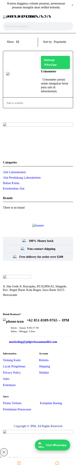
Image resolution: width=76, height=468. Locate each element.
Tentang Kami (11, 360)
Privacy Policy (12, 372)
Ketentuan (9, 385)
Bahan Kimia (11, 183)
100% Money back (41, 240)
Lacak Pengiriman (14, 366)
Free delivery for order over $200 (41, 256)
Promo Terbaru (12, 403)
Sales (6, 378)
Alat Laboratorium (14, 172)
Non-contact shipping (41, 248)
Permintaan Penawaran (17, 409)
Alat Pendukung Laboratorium (22, 177)
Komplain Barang (51, 403)
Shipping (44, 366)
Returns (44, 360)
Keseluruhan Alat (13, 188)
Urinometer (49, 71)
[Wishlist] (14, 103)
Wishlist (44, 372)
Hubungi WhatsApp (50, 62)
